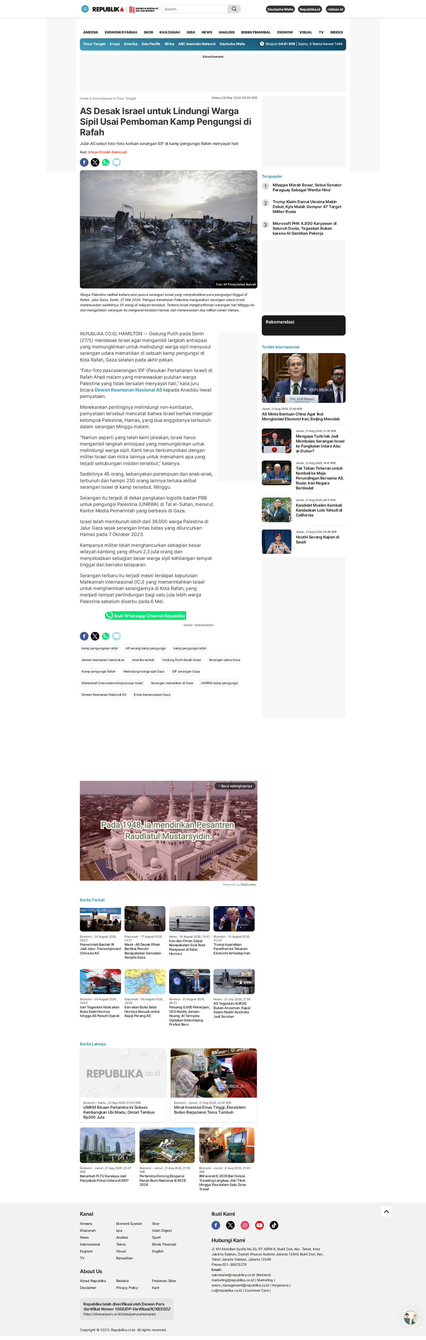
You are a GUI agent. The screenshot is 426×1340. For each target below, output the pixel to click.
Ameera (86, 1223)
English (157, 1251)
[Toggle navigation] (85, 9)
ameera (90, 32)
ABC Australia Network (197, 44)
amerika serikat (143, 660)
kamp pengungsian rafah (100, 648)
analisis (226, 32)
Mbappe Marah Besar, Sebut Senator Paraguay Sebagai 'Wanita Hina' (307, 187)
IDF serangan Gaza (186, 671)
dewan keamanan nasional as (103, 660)
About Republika (93, 1281)
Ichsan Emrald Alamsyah (107, 152)
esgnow (285, 32)
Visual (121, 1251)
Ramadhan (124, 1258)
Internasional (102, 98)
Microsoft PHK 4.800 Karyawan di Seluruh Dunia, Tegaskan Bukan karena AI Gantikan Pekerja (305, 228)
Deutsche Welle (280, 9)
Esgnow (86, 1251)
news (207, 32)
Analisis (122, 1237)
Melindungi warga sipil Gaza (144, 671)
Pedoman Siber (164, 1281)
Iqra (119, 1230)
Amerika (131, 44)
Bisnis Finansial (256, 32)
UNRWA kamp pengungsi (219, 683)
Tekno (121, 1244)
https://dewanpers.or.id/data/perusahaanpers (119, 1314)
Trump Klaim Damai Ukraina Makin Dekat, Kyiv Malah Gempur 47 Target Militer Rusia (307, 206)
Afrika (169, 44)
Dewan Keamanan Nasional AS (128, 390)
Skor (155, 1223)
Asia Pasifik (151, 44)
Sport (156, 1237)
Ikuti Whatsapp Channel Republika (149, 615)
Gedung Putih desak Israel (181, 660)
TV (321, 32)
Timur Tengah (94, 44)
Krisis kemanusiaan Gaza (152, 695)
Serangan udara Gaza (224, 660)
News (84, 1237)
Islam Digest (162, 1230)
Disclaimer (88, 1288)
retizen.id (335, 9)
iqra (191, 32)
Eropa (115, 44)
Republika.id (310, 9)
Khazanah (87, 1230)
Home (84, 98)
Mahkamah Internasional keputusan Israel (112, 683)
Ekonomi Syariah (121, 32)
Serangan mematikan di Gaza (172, 683)
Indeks (336, 32)
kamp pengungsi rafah (190, 648)
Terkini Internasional (280, 346)
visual (305, 32)
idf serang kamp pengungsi (146, 648)
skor (148, 32)
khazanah (170, 32)
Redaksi (122, 1281)
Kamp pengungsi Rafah (99, 671)
